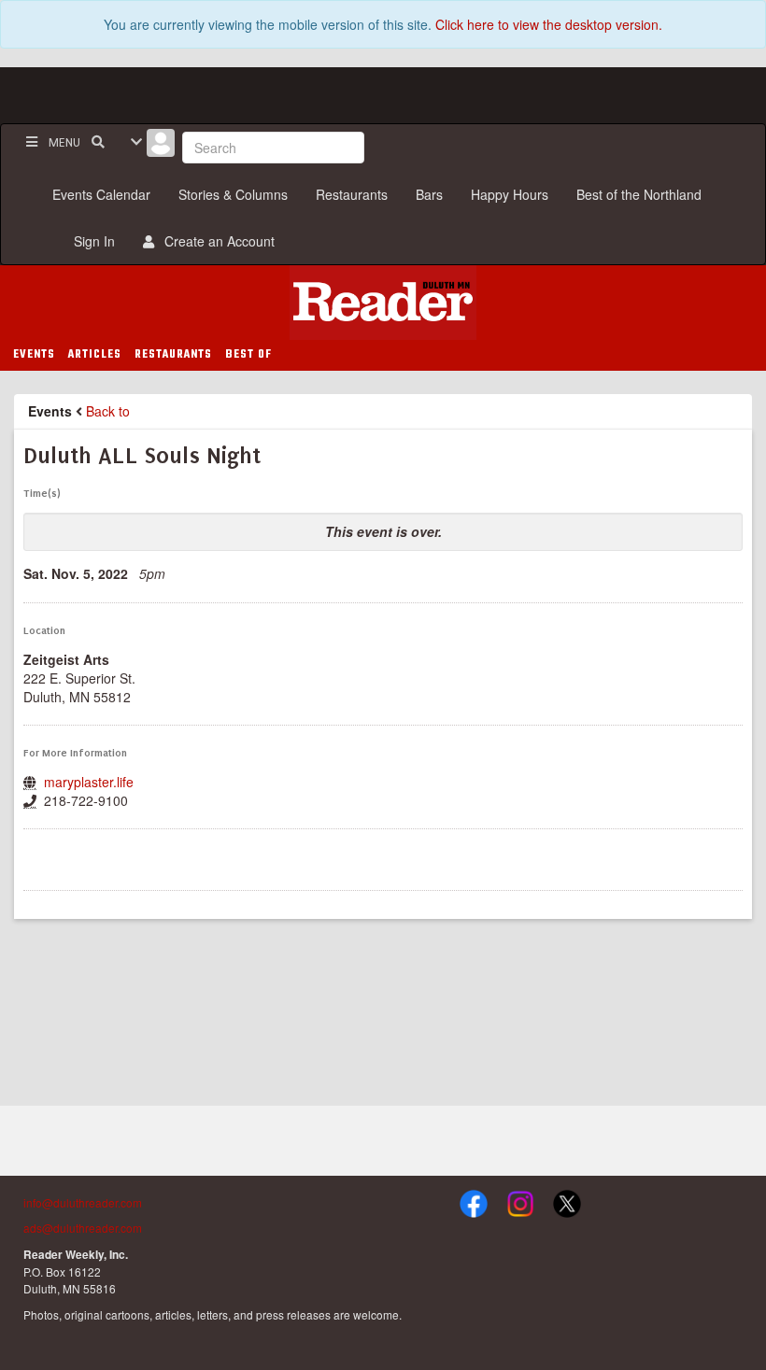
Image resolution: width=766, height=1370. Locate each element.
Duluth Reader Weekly (383, 302)
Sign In (90, 241)
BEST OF (248, 355)
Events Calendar (101, 194)
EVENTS (34, 355)
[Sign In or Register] (161, 147)
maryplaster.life (89, 781)
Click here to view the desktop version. (548, 24)
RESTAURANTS (173, 355)
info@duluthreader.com (82, 1202)
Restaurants (352, 194)
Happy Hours (509, 194)
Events (50, 411)
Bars (429, 194)
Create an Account (216, 241)
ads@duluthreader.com (82, 1228)
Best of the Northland (639, 194)
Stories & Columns (233, 194)
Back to (108, 411)
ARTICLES (94, 355)
